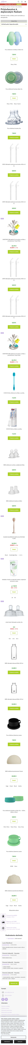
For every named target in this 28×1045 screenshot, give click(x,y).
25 (12, 597)
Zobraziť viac (14, 983)
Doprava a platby (5, 1006)
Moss (15, 866)
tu (8, 1034)
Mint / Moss (6, 827)
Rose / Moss (14, 827)
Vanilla (19, 786)
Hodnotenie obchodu (14, 935)
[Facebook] (2, 999)
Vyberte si (19, 4)
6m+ (17, 638)
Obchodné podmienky (6, 1010)
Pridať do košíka (14, 137)
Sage (7, 786)
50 (15, 597)
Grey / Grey (21, 827)
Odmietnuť (7, 1041)
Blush (6, 555)
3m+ (14, 638)
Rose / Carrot (17, 104)
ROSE (11, 866)
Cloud (11, 786)
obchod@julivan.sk (9, 992)
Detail (14, 59)
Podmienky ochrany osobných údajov (10, 1014)
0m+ (10, 638)
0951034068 (8, 995)
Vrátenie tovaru (5, 1008)
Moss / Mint (14, 64)
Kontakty (3, 1016)
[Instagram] (6, 999)
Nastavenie (13, 1037)
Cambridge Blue (13, 555)
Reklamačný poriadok (6, 1012)
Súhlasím (20, 1041)
